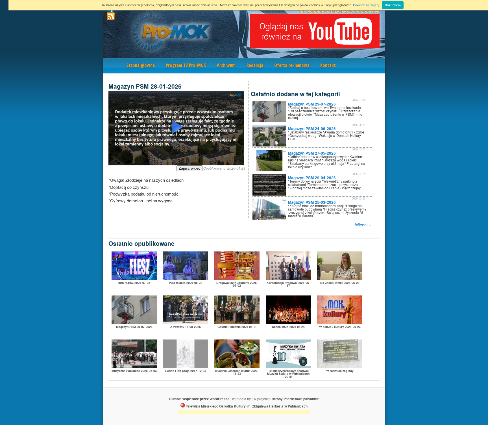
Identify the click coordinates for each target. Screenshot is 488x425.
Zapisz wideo (189, 168)
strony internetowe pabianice (295, 398)
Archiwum (226, 65)
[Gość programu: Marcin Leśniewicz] (185, 366)
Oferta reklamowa (292, 65)
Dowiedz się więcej (366, 5)
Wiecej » (363, 224)
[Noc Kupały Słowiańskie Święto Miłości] (185, 278)
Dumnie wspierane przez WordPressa (199, 398)
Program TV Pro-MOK (186, 65)
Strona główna (141, 65)
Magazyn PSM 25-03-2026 (312, 202)
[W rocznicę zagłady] (339, 366)
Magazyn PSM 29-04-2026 (312, 177)
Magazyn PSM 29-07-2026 (312, 104)
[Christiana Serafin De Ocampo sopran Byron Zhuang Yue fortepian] (288, 366)
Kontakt (328, 65)
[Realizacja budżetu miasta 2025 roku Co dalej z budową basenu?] (288, 278)
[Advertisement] (244, 413)
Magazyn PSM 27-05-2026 (312, 153)
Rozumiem (393, 5)
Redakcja (255, 65)
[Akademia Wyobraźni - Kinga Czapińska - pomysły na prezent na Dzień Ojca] (339, 322)
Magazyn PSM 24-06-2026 (312, 128)
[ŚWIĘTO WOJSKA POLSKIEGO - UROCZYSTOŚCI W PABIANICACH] (185, 322)
